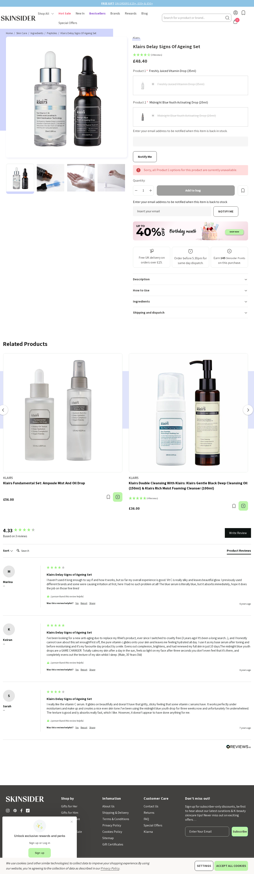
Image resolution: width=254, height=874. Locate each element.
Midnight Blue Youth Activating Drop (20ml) (186, 116)
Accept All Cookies (231, 866)
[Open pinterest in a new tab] (15, 810)
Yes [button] (77, 603)
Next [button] (248, 410)
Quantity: (139, 180)
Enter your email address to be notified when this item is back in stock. (180, 131)
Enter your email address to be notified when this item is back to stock (180, 202)
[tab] (239, 551)
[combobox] (196, 18)
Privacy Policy (110, 868)
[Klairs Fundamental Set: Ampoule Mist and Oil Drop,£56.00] (62, 412)
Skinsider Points (235, 258)
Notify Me (225, 211)
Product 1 (164, 71)
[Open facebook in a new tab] (21, 810)
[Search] (227, 18)
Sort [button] (6, 551)
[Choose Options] (117, 497)
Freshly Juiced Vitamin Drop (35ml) (180, 84)
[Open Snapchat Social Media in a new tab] (28, 810)
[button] (190, 55)
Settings (204, 866)
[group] (24, 530)
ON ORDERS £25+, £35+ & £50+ (127, 3)
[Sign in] (235, 13)
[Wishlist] (108, 497)
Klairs (136, 37)
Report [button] (84, 603)
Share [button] (92, 603)
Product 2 (170, 102)
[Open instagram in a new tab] (8, 810)
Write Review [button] (238, 533)
